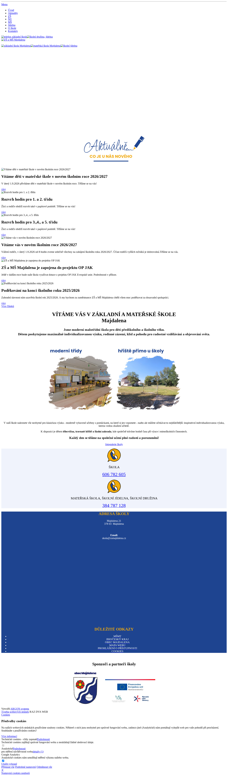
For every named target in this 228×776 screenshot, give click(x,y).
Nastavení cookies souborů (15, 773)
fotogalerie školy (114, 444)
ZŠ (9, 16)
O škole (12, 28)
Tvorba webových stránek (15, 711)
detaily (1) (38, 751)
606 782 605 (114, 474)
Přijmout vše (8, 767)
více (3, 189)
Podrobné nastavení (25, 767)
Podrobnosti (43, 739)
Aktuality (13, 13)
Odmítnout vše (44, 767)
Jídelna (11, 25)
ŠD (10, 19)
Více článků (7, 306)
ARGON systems (19, 708)
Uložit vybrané (9, 764)
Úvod (11, 10)
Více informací (9, 736)
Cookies (5, 714)
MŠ (10, 22)
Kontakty (13, 31)
